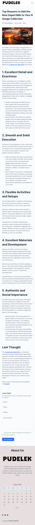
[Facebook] (2, 515)
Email (5, 407)
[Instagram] (7, 515)
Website (5, 412)
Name (5, 402)
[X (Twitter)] (5, 515)
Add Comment (7, 418)
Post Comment (8, 439)
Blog (24, 23)
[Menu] (32, 3)
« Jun (16, 507)
